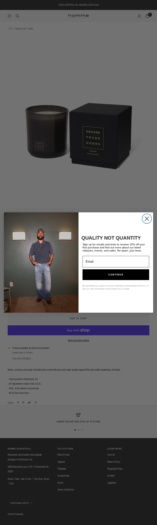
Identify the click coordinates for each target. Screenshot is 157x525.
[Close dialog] (147, 218)
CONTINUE (115, 274)
